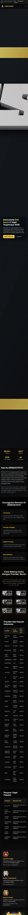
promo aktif (12, 901)
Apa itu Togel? (11, 884)
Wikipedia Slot (15, 864)
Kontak (15, 2)
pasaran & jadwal (9, 882)
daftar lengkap (15, 862)
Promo (14, 1)
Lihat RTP (19, 236)
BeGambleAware (6, 904)
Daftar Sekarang (8, 236)
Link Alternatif (20, 1)
